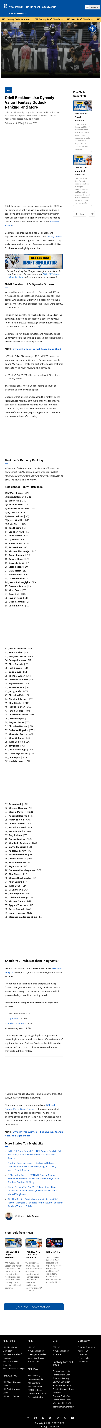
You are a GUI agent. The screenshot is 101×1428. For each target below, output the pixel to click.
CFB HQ (56, 1347)
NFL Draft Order (35, 1386)
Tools (7, 1244)
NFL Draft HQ (53, 1251)
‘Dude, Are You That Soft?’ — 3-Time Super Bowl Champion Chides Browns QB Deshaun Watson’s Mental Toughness (32, 1190)
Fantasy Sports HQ (61, 1371)
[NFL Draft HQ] (54, 1242)
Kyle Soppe (33, 1216)
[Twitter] (65, 1418)
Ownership (83, 1361)
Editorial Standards (86, 1347)
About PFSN (83, 1350)
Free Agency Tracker (37, 1354)
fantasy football (54, 236)
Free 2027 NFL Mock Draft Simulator (33, 1254)
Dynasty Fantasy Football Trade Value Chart (37, 348)
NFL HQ (31, 1347)
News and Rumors (36, 1350)
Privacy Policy (84, 1358)
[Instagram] (35, 1418)
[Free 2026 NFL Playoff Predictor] (13, 1242)
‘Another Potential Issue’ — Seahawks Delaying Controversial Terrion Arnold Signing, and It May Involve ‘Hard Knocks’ (32, 1166)
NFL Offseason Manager (14, 1368)
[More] (92, 214)
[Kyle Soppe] (10, 1216)
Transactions (33, 1361)
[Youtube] (72, 1418)
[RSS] (50, 1418)
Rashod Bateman (16, 1023)
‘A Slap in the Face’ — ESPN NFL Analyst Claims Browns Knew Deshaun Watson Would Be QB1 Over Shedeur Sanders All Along (34, 1179)
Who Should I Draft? (62, 1403)
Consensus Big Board (37, 1393)
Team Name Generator (63, 1406)
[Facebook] (28, 1418)
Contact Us (83, 1354)
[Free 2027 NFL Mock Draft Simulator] (34, 1242)
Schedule (57, 1354)
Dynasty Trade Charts (62, 1396)
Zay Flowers (14, 1018)
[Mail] (43, 1418)
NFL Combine (34, 1382)
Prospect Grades (35, 1397)
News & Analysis (35, 1379)
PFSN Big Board (35, 1390)
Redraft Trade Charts (62, 1399)
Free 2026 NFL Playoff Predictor (12, 1254)
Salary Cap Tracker (36, 1358)
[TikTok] (57, 1418)
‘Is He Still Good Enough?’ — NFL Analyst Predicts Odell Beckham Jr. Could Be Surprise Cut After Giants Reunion (35, 1154)
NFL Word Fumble (11, 1396)
